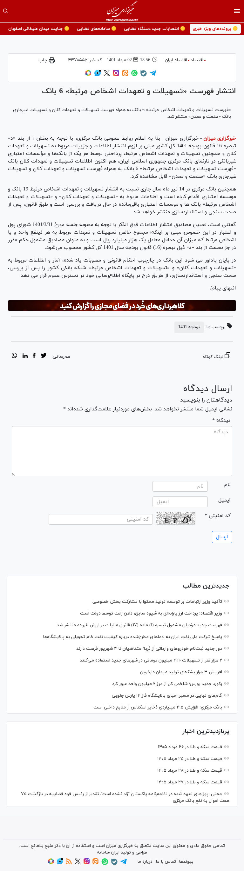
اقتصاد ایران (176, 60)
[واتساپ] (134, 75)
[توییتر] (107, 75)
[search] (5, 11)
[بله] (143, 75)
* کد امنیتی (218, 515)
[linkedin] (25, 356)
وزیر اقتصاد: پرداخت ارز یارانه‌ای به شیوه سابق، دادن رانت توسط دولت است (151, 613)
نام (227, 484)
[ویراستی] (97, 75)
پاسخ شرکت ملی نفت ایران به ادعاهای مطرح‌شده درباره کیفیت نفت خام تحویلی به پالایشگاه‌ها (132, 637)
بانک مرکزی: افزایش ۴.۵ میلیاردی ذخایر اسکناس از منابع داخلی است (157, 707)
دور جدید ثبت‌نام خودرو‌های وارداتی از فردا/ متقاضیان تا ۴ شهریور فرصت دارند (149, 649)
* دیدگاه (221, 420)
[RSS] (69, 863)
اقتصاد (197, 60)
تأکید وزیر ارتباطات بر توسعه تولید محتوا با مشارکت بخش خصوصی (157, 602)
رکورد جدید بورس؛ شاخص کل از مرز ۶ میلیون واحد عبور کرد (167, 684)
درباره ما (144, 862)
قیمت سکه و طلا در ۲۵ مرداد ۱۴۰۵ (189, 759)
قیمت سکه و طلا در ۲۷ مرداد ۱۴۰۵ (189, 782)
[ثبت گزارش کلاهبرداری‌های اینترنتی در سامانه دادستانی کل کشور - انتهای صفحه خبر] (122, 305)
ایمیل (224, 500)
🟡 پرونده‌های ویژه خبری (215, 29)
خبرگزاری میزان (219, 138)
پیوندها (186, 862)
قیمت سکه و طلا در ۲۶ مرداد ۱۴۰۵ (190, 747)
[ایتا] (125, 75)
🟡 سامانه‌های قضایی (96, 29)
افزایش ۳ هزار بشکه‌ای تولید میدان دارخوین (181, 672)
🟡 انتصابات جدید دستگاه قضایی (154, 29)
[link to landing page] (122, 11)
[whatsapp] (14, 356)
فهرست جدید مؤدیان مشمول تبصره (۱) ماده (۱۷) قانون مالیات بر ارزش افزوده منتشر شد (139, 625)
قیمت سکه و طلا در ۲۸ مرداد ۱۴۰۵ (189, 771)
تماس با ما (166, 862)
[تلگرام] (153, 75)
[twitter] (43, 356)
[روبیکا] (88, 75)
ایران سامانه (108, 852)
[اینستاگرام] (116, 75)
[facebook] (34, 356)
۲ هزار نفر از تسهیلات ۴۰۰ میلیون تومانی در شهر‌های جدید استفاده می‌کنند (151, 660)
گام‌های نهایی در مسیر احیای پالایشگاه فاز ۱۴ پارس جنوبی (167, 696)
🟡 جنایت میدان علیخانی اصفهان (38, 29)
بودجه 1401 (189, 327)
